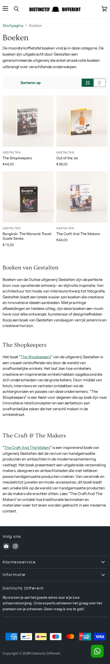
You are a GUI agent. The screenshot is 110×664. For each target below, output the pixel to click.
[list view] (100, 83)
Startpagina (13, 25)
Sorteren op (30, 83)
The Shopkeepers (17, 158)
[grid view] (88, 83)
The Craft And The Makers (78, 233)
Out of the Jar (67, 158)
